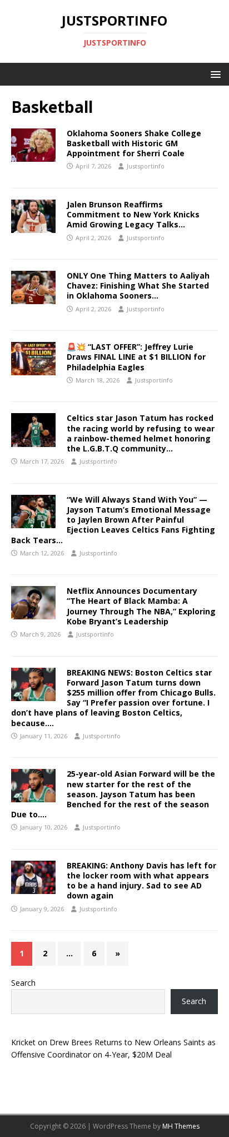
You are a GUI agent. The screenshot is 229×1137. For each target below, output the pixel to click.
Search (23, 982)
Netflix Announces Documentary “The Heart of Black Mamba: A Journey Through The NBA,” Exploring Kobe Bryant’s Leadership (141, 606)
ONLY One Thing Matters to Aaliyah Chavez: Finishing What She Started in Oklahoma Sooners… (138, 285)
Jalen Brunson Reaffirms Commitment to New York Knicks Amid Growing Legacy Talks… (133, 214)
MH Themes (181, 1126)
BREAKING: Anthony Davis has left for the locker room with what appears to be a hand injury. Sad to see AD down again (141, 880)
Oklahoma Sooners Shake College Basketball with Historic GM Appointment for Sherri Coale (134, 143)
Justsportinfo (146, 166)
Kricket (23, 1042)
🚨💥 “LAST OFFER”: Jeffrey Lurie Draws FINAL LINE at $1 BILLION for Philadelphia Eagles (136, 356)
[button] (213, 74)
